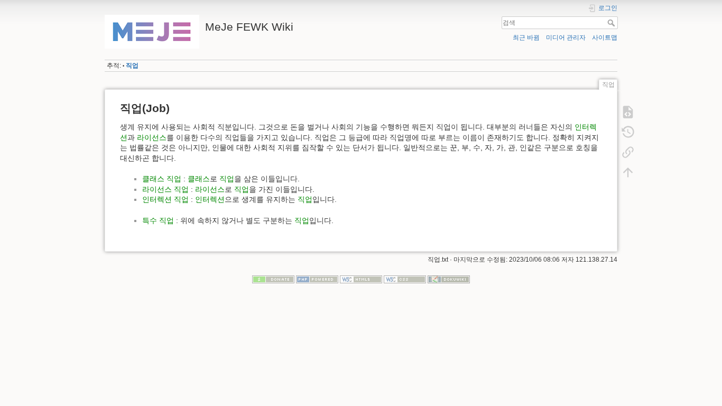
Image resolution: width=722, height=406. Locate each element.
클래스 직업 (161, 178)
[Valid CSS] (405, 279)
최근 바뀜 (526, 37)
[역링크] (628, 152)
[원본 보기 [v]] (628, 112)
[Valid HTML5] (361, 279)
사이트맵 (604, 37)
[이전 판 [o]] (628, 132)
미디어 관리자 (566, 37)
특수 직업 (158, 220)
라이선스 (151, 137)
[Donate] (273, 279)
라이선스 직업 (165, 189)
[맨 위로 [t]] (628, 172)
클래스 (199, 178)
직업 (132, 65)
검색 (612, 22)
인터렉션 (210, 199)
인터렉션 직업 (165, 199)
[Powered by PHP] (317, 279)
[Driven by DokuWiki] (449, 279)
